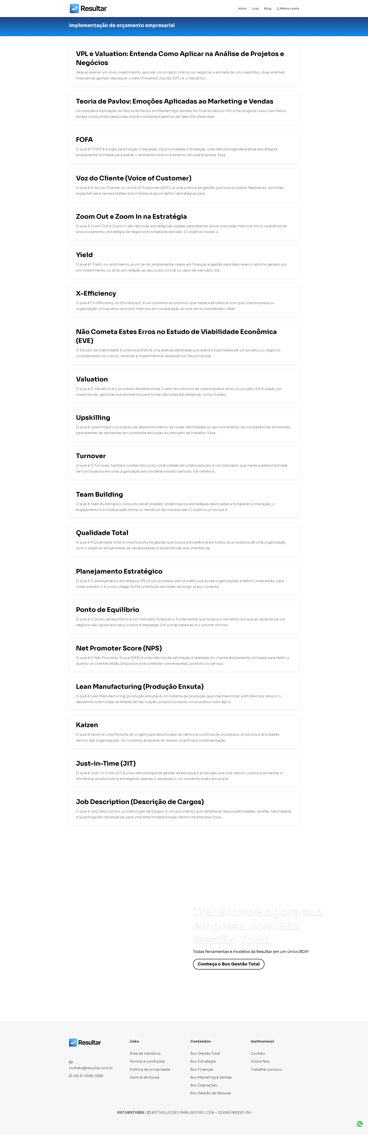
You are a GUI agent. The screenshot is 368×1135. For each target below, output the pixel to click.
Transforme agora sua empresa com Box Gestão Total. (258, 925)
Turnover (91, 456)
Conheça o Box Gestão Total (229, 964)
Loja (255, 8)
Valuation (92, 379)
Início (242, 8)
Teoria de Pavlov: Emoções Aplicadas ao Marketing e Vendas (174, 101)
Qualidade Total (102, 533)
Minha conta (289, 8)
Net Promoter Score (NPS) (119, 648)
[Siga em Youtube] (98, 1052)
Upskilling (93, 418)
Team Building (99, 495)
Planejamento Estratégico (119, 571)
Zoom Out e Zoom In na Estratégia (131, 217)
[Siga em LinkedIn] (89, 1052)
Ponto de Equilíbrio (107, 610)
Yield (84, 255)
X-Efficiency (96, 293)
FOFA (84, 140)
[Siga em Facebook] (72, 1052)
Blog (267, 8)
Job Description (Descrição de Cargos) (140, 802)
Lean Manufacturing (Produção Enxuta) (140, 687)
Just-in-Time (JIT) (106, 764)
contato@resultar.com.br (91, 1068)
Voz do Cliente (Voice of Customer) (133, 178)
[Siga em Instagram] (81, 1052)
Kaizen (87, 725)
